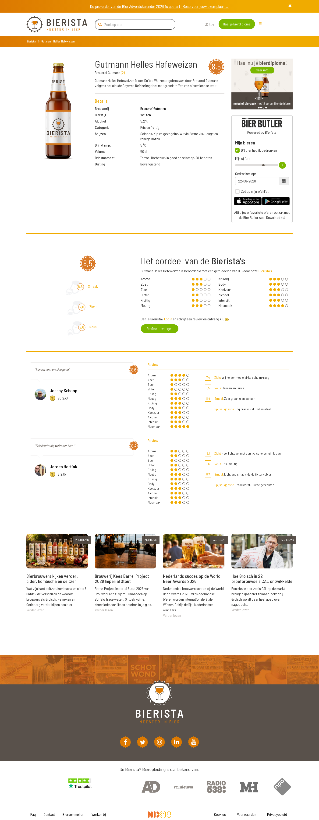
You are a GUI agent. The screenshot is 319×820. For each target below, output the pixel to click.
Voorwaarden (246, 814)
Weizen (145, 114)
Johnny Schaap (63, 390)
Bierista (31, 41)
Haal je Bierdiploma (237, 24)
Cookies (220, 814)
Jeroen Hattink (63, 466)
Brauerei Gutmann (153, 108)
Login (212, 24)
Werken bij (99, 814)
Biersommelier (73, 814)
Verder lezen (35, 610)
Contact (49, 814)
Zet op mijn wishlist (255, 191)
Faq (33, 814)
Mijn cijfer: (242, 158)
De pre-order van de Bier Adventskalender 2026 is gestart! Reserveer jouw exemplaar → (159, 6)
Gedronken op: (245, 174)
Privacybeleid (277, 814)
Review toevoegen (159, 328)
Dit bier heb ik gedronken (259, 150)
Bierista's (265, 271)
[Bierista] (53, 24)
